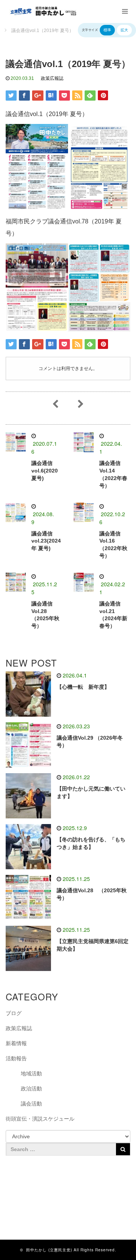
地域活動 (31, 1073)
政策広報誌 (52, 78)
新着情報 (16, 1043)
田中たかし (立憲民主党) (49, 1249)
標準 (107, 30)
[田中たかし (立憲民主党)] (42, 11)
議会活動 (31, 1104)
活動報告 (16, 1058)
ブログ (14, 1013)
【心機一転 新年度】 (83, 687)
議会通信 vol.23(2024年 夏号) (46, 541)
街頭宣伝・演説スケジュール (40, 1119)
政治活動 (31, 1089)
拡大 (124, 30)
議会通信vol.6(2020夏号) (44, 470)
